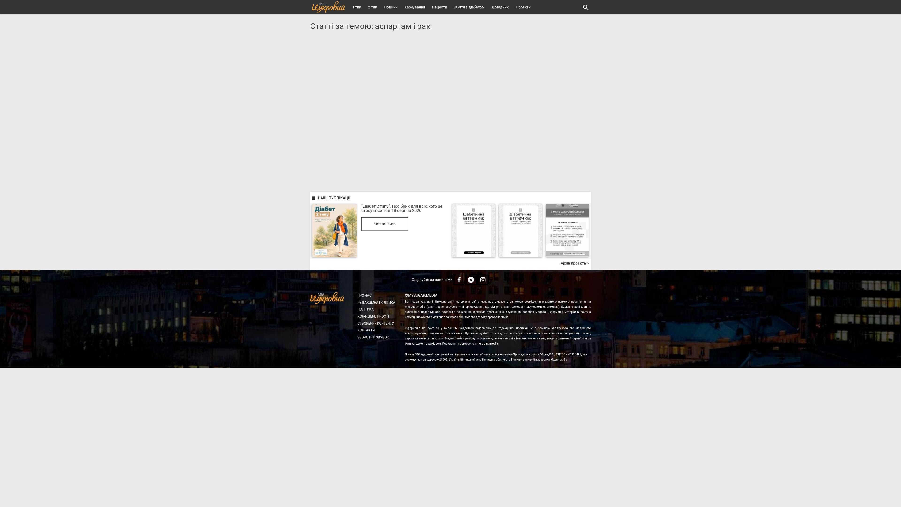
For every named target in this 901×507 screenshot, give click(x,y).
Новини (390, 7)
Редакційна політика (376, 302)
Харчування (415, 7)
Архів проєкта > (575, 263)
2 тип (372, 7)
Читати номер (385, 224)
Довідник (500, 7)
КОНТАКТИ (366, 330)
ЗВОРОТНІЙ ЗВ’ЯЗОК (373, 337)
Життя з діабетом (469, 7)
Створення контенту (376, 323)
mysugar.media (486, 343)
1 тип (356, 7)
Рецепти (439, 7)
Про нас (364, 295)
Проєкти (523, 7)
